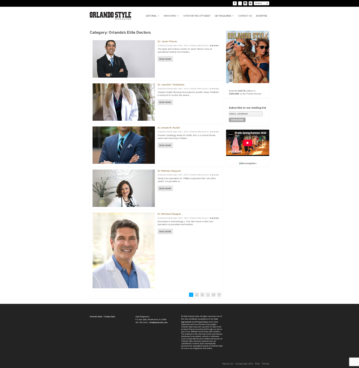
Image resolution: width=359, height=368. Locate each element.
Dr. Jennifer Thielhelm (171, 84)
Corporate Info (244, 363)
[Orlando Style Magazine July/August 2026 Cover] (247, 57)
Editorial (151, 16)
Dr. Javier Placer (167, 41)
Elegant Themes (108, 364)
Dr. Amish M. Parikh (169, 127)
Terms (265, 363)
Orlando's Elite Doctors (199, 45)
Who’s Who (170, 16)
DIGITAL (242, 90)
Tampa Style (109, 316)
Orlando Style (171, 45)
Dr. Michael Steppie (169, 214)
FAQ (257, 363)
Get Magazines (223, 16)
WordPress (133, 364)
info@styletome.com (158, 322)
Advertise (261, 16)
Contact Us (245, 16)
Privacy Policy (202, 322)
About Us (227, 363)
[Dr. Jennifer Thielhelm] (124, 102)
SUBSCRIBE (234, 93)
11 (213, 294)
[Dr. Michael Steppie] (124, 250)
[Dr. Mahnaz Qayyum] (124, 188)
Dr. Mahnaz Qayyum (169, 171)
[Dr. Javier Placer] (124, 58)
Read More (165, 59)
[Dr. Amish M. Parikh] (124, 145)
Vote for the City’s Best (196, 16)
